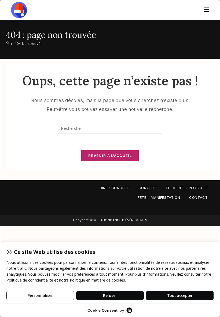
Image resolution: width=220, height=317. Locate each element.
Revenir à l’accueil (110, 155)
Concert (147, 188)
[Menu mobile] (206, 10)
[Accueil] (7, 43)
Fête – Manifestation (159, 197)
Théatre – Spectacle (187, 188)
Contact (198, 197)
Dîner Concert (114, 188)
